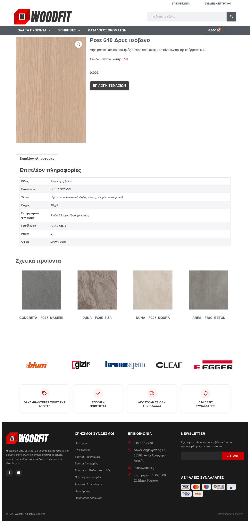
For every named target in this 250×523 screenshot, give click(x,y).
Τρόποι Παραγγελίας (87, 456)
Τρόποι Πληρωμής (86, 463)
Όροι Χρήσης (83, 491)
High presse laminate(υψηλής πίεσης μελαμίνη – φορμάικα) (87, 197)
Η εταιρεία (81, 443)
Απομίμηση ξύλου (61, 181)
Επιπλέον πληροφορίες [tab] (37, 158)
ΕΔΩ (124, 59)
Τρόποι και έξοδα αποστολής (93, 470)
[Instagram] (18, 472)
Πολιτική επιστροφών (88, 477)
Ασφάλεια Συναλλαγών (89, 484)
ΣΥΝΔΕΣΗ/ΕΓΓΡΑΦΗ (218, 3)
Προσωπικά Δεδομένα (88, 497)
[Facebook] (9, 472)
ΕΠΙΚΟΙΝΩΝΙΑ (181, 3)
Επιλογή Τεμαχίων (109, 85)
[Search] (231, 16)
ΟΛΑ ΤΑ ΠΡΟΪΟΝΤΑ (32, 30)
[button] (78, 44)
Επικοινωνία (82, 449)
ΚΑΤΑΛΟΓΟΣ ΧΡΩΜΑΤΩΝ (107, 30)
